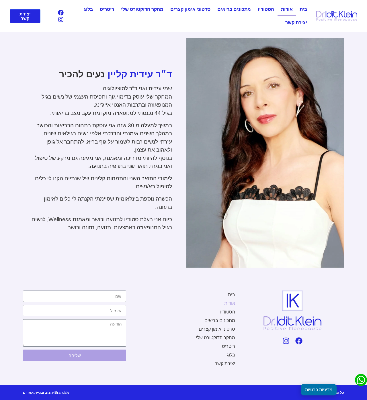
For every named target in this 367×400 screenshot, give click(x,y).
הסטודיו (266, 9)
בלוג (88, 9)
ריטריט (107, 9)
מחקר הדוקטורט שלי (142, 9)
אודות (287, 9)
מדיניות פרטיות (318, 389)
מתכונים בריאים (234, 9)
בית (303, 9)
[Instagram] (60, 19)
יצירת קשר (296, 22)
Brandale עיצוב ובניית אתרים (46, 393)
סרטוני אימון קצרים (190, 9)
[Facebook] (60, 12)
